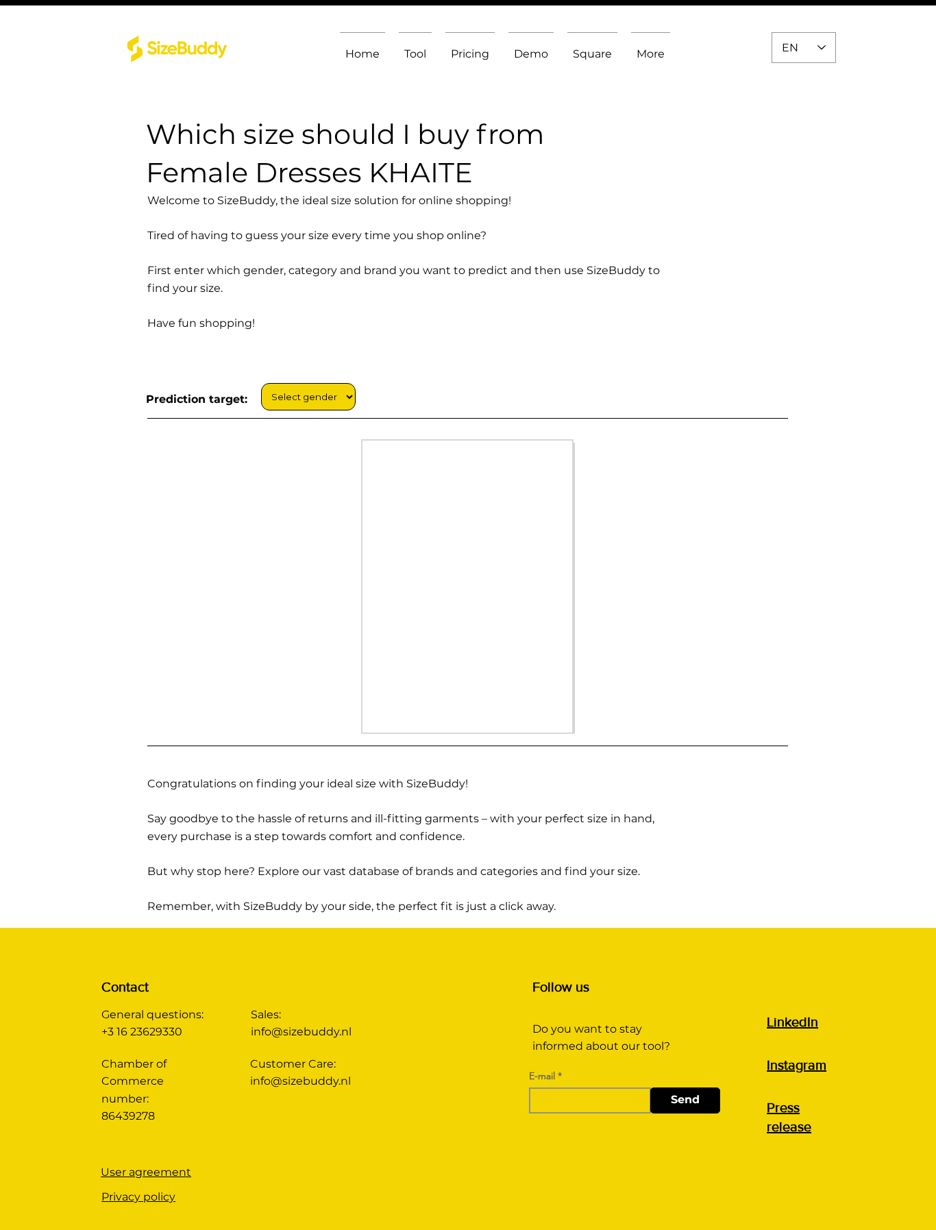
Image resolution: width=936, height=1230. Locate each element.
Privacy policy (138, 1196)
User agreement (146, 1172)
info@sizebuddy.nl (301, 1031)
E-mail (542, 1076)
